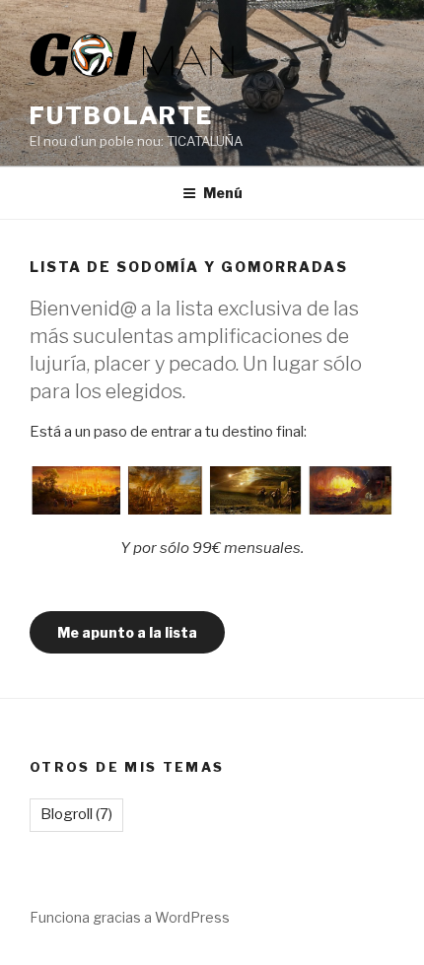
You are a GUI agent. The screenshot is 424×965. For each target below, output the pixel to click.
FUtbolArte (121, 116)
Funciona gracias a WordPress (130, 917)
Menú (223, 192)
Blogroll (76, 814)
